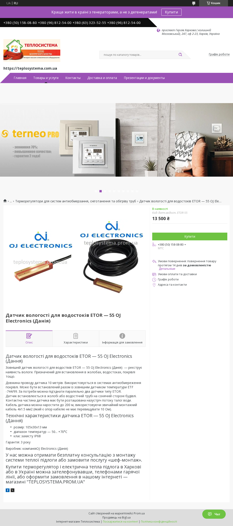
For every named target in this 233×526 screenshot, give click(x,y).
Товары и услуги (45, 77)
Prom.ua (139, 513)
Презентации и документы (144, 77)
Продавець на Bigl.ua (116, 517)
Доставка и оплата (102, 77)
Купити (171, 12)
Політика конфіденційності (159, 521)
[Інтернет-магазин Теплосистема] (31, 50)
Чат (217, 514)
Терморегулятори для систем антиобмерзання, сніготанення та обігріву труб (75, 201)
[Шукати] (180, 55)
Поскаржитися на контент (120, 521)
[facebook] (8, 491)
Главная (20, 77)
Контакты (73, 77)
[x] (12, 491)
